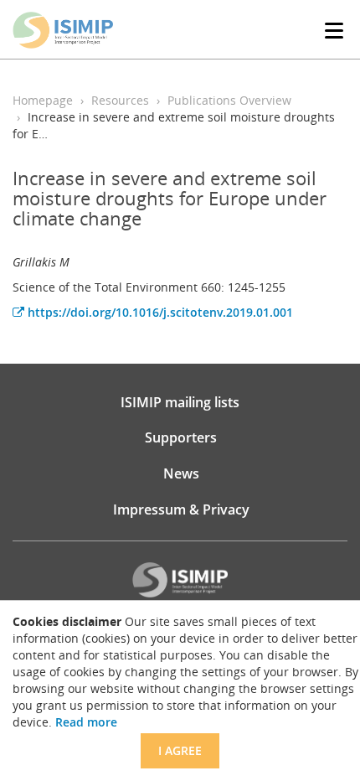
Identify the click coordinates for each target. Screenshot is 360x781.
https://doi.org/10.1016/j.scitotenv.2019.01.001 (158, 312)
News (181, 473)
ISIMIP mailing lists (180, 402)
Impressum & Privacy (181, 509)
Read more (86, 722)
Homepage (43, 100)
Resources (120, 100)
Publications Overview (229, 100)
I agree (180, 750)
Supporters (181, 437)
